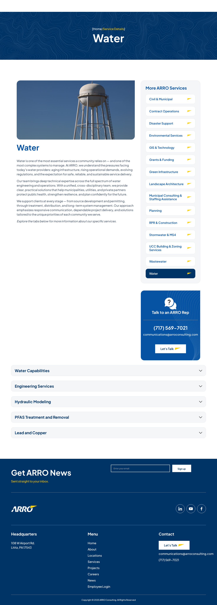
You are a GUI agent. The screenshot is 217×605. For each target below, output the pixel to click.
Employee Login (99, 586)
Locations (95, 555)
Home (97, 29)
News (92, 580)
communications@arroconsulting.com (170, 334)
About (92, 549)
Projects (93, 568)
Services (94, 561)
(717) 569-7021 (171, 328)
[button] (108, 370)
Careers (93, 574)
